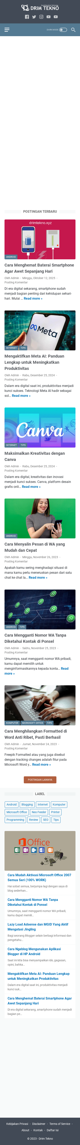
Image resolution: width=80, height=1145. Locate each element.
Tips (56, 819)
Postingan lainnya (40, 779)
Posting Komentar (16, 282)
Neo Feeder (39, 812)
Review (33, 819)
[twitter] (34, 17)
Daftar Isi (52, 1130)
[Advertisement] (40, 81)
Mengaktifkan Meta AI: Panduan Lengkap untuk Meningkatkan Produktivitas (34, 362)
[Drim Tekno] (40, 8)
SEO (45, 819)
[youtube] (48, 17)
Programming (15, 819)
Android (12, 804)
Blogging (27, 804)
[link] (56, 17)
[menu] (9, 30)
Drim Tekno (46, 1138)
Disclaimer (38, 1123)
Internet (43, 804)
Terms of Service (59, 1123)
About (25, 1130)
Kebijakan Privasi (17, 1123)
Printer (55, 812)
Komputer (59, 804)
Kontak (38, 1130)
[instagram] (41, 17)
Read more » (33, 298)
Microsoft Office (17, 812)
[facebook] (27, 17)
